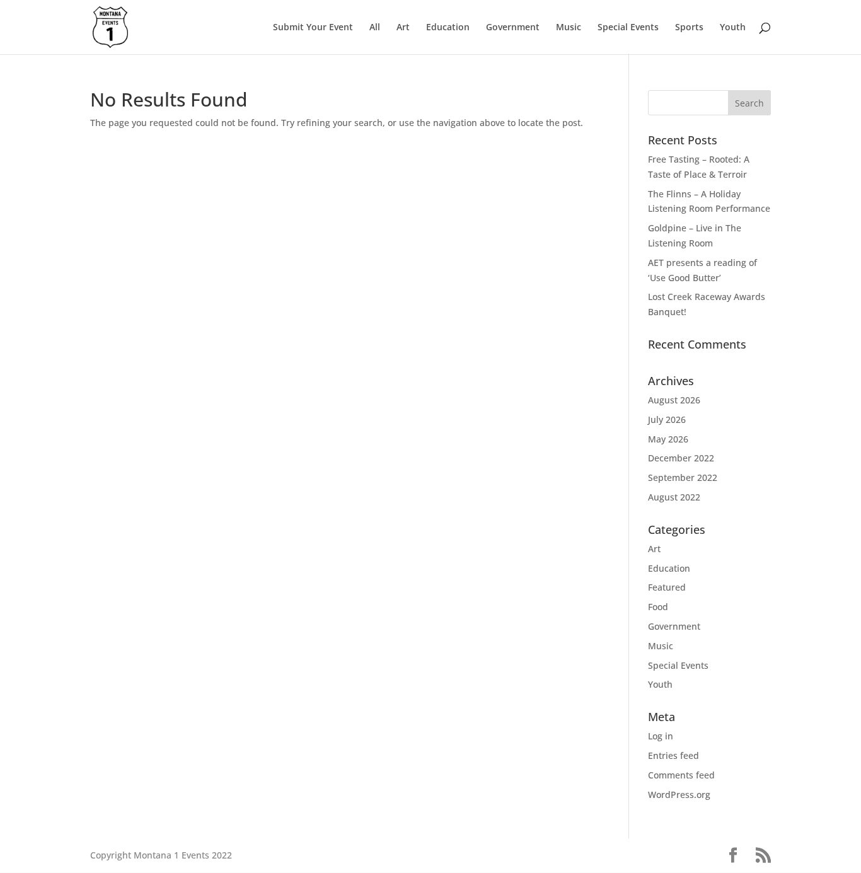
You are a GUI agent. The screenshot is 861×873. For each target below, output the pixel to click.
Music (568, 28)
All (374, 28)
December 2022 (681, 458)
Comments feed (681, 775)
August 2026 (674, 400)
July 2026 (667, 419)
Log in (660, 736)
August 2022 (674, 497)
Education (448, 28)
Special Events (628, 28)
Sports (689, 28)
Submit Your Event (313, 28)
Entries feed (673, 755)
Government (513, 28)
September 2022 (682, 477)
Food (658, 607)
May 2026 (668, 439)
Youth (733, 28)
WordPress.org (679, 795)
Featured (667, 587)
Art (403, 28)
